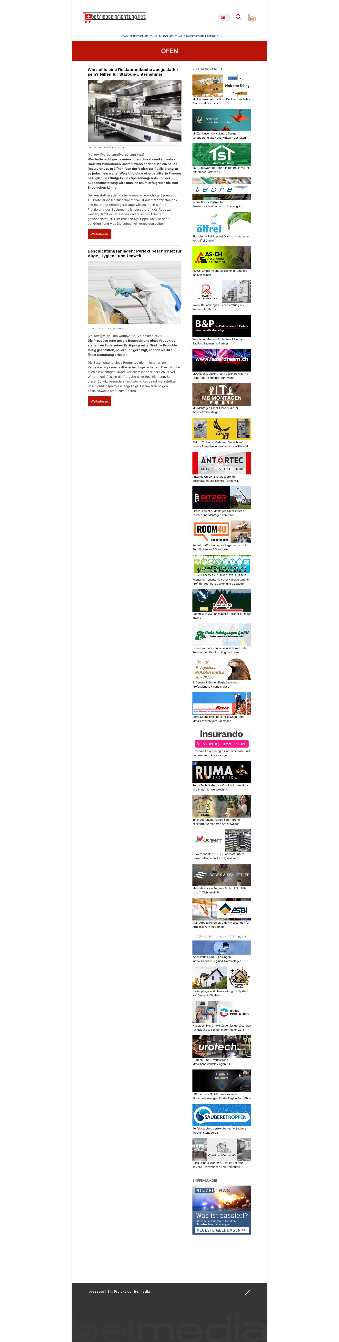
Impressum (94, 1291)
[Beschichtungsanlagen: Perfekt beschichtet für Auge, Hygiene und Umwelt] (134, 292)
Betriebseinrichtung (143, 36)
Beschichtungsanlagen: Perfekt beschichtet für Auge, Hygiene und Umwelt (134, 253)
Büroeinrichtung (170, 36)
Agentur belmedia (114, 147)
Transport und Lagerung (201, 36)
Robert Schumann (115, 328)
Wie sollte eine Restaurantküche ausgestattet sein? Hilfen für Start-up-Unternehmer (133, 71)
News (124, 36)
